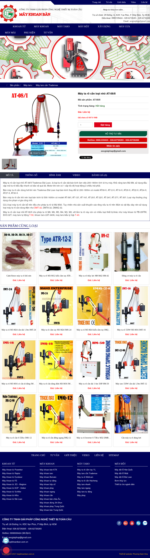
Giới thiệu (121, 2)
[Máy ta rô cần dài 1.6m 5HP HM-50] (94, 359)
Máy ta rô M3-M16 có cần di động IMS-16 (19, 383)
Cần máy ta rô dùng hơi (131, 438)
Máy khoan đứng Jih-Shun (51, 502)
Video (133, 2)
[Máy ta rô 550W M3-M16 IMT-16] (131, 305)
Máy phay (81, 495)
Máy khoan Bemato (48, 477)
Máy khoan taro (46, 473)
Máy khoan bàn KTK (48, 469)
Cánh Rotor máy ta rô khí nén (18, 276)
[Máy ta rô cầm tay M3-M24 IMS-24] (56, 305)
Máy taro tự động (84, 491)
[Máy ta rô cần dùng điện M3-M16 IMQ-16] (56, 359)
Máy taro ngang (83, 488)
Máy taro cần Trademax (47, 85)
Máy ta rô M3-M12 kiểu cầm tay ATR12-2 (56, 276)
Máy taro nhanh (83, 484)
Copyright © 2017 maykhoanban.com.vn (18, 554)
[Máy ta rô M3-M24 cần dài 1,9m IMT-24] (19, 305)
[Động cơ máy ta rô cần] (131, 251)
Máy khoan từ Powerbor (12, 469)
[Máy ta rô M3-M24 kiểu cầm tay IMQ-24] (94, 305)
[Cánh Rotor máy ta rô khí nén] (19, 251)
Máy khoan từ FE (9, 480)
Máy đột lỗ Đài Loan (123, 477)
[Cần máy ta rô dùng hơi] (131, 413)
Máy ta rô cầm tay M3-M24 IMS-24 (56, 330)
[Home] (8, 12)
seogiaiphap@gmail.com (140, 21)
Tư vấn (109, 2)
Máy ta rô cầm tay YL (86, 469)
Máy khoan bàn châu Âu (50, 499)
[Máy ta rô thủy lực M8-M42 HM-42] (94, 251)
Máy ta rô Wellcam (85, 477)
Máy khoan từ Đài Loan (12, 499)
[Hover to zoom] (37, 123)
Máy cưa (124, 26)
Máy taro (63, 26)
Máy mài (10, 32)
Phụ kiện (29, 32)
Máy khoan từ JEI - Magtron (14, 484)
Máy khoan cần (46, 495)
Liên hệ (144, 2)
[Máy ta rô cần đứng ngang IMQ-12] (56, 413)
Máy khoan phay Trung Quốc (52, 506)
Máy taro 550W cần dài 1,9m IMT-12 (131, 383)
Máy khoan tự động (48, 480)
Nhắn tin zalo (113, 145)
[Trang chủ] (3, 85)
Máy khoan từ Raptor (11, 473)
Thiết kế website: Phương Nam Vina (133, 554)
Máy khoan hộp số (47, 484)
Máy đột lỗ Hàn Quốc (124, 469)
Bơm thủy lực (121, 480)
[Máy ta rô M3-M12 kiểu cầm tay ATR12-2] (56, 251)
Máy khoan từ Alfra (10, 495)
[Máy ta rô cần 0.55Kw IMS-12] (19, 413)
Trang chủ (96, 2)
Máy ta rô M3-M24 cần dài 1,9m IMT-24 (19, 330)
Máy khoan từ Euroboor (12, 477)
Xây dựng (104, 26)
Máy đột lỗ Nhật (121, 473)
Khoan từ (19, 26)
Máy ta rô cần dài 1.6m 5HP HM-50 (94, 383)
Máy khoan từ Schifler (11, 491)
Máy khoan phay (47, 488)
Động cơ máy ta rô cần (131, 276)
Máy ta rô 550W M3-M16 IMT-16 (131, 330)
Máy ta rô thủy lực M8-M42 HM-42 (94, 276)
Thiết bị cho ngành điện (124, 484)
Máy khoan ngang (47, 491)
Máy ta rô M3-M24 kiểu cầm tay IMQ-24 (94, 330)
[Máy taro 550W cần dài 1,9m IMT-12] (131, 359)
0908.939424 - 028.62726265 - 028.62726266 (117, 139)
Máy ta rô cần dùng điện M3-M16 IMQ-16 (57, 383)
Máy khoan (41, 26)
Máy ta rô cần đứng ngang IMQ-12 (56, 438)
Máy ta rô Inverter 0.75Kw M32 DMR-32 (94, 438)
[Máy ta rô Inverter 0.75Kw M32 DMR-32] (94, 413)
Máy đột (83, 26)
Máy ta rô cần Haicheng (87, 480)
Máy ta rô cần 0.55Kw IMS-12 (19, 438)
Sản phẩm (14, 85)
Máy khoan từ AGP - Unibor (14, 488)
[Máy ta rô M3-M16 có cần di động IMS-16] (19, 359)
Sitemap (114, 455)
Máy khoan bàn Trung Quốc (51, 510)
